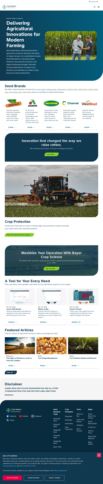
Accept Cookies (12, 478)
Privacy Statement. (60, 470)
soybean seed (51, 89)
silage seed (61, 89)
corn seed (41, 89)
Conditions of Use (29, 466)
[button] (8, 410)
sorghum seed (72, 89)
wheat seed (17, 92)
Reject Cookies (54, 478)
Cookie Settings (33, 478)
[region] (51, 468)
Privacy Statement (9, 466)
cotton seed (82, 89)
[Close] (99, 455)
